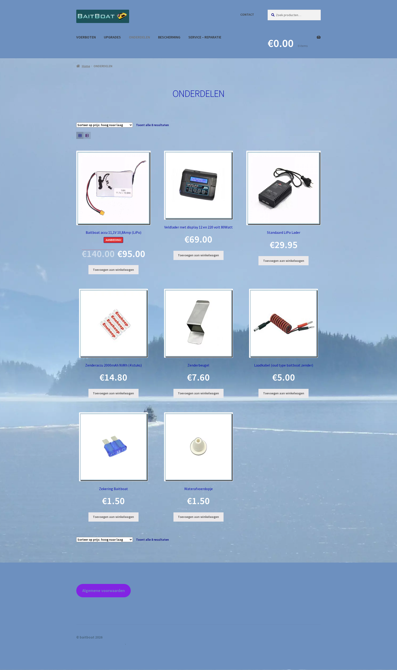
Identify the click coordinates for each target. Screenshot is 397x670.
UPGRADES (112, 37)
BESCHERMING (169, 37)
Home (86, 66)
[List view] (87, 135)
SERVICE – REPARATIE (204, 37)
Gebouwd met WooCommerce (100, 643)
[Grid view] (79, 135)
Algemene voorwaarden (103, 590)
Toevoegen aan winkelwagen (113, 270)
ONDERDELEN (139, 37)
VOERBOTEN (86, 37)
